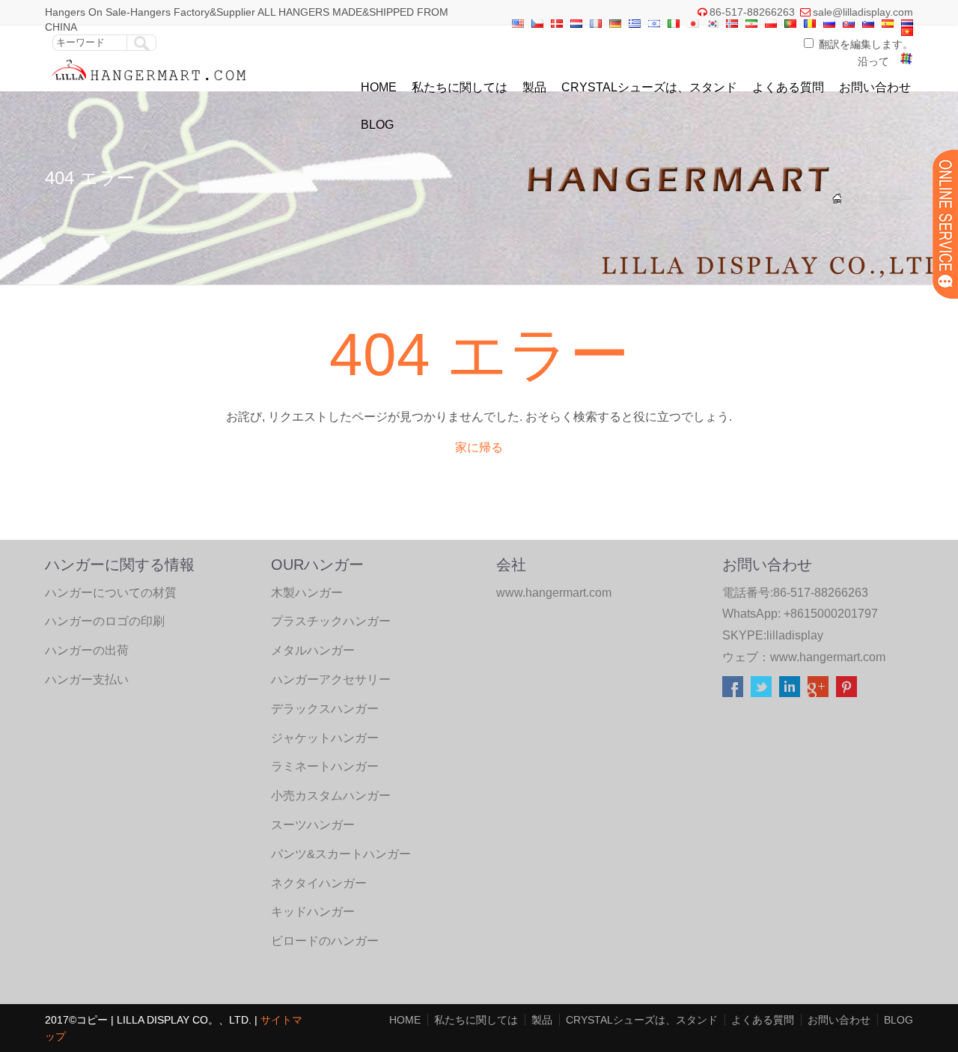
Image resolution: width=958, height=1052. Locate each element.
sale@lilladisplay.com (863, 12)
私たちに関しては (459, 87)
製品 (534, 87)
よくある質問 (788, 87)
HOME (379, 87)
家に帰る (479, 447)
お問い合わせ (875, 87)
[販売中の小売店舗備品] (149, 84)
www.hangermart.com (827, 657)
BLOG (377, 124)
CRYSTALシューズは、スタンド (649, 87)
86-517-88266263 (752, 12)
